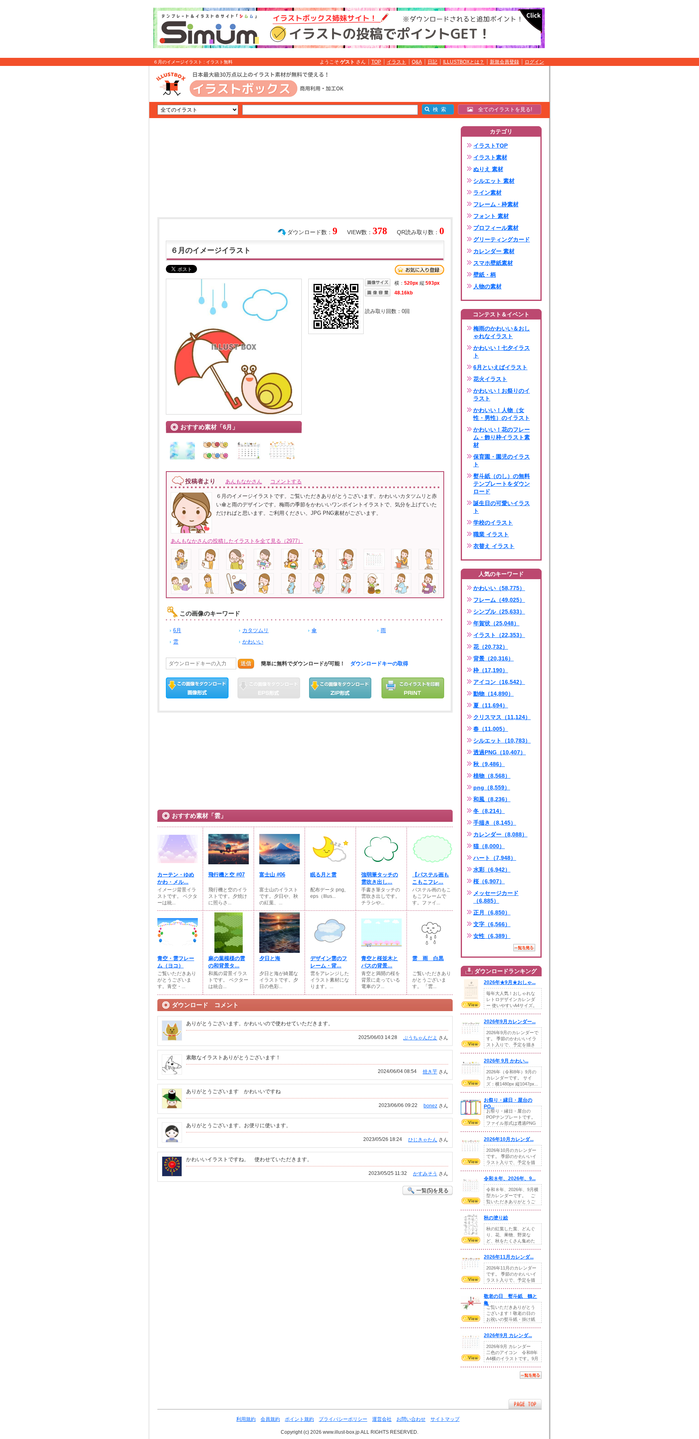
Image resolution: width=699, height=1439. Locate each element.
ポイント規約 (299, 1419)
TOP (376, 62)
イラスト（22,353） (499, 635)
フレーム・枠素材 (496, 204)
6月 (177, 630)
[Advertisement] (110, 191)
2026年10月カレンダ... (509, 1139)
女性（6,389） (491, 936)
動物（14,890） (493, 693)
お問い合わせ (411, 1419)
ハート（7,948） (494, 858)
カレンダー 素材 (494, 251)
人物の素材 (487, 286)
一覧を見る (524, 947)
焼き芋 (430, 1072)
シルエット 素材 (494, 181)
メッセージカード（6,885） (496, 897)
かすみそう (425, 1174)
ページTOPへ (525, 1404)
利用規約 (246, 1419)
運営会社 (382, 1419)
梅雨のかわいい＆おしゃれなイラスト (501, 332)
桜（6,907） (489, 881)
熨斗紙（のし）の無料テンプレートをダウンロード (501, 484)
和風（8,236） (491, 799)
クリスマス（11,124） (502, 717)
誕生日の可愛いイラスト (501, 507)
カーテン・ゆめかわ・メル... (175, 878)
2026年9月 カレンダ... (508, 1335)
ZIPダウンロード (340, 687)
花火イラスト (490, 379)
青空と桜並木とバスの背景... (379, 962)
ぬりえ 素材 (488, 169)
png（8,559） (491, 787)
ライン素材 (487, 192)
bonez (430, 1106)
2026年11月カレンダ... (509, 1257)
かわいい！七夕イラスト (501, 352)
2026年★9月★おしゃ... (510, 982)
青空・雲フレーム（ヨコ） (175, 962)
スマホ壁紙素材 (493, 263)
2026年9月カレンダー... (510, 1021)
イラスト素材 (490, 157)
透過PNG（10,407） (499, 752)
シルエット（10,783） (502, 740)
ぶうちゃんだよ (420, 1038)
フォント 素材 (491, 216)
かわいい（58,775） (499, 588)
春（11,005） (490, 729)
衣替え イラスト (494, 546)
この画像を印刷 (412, 687)
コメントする (286, 481)
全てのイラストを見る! (502, 109)
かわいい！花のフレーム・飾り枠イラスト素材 (501, 437)
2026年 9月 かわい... (506, 1061)
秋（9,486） (489, 764)
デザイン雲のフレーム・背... (328, 962)
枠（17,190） (490, 670)
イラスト (396, 62)
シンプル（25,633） (499, 611)
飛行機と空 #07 (226, 875)
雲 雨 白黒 (428, 958)
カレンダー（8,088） (500, 834)
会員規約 (270, 1419)
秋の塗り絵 (496, 1218)
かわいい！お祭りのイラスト (501, 394)
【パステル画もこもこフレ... (430, 878)
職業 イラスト (491, 534)
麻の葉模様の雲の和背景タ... (226, 962)
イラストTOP (490, 145)
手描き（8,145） (494, 822)
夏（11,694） (490, 705)
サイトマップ (445, 1419)
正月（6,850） (491, 912)
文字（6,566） (491, 924)
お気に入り (419, 270)
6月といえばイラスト (500, 367)
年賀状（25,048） (496, 623)
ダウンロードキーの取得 (379, 663)
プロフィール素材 (496, 227)
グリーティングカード (501, 239)
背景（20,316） (493, 658)
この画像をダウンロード (197, 687)
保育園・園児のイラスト (501, 460)
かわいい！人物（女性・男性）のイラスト (501, 414)
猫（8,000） (489, 846)
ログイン (534, 62)
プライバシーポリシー (343, 1419)
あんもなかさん (243, 481)
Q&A (417, 62)
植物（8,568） (491, 775)
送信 (246, 663)
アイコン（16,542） (499, 682)
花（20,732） (490, 646)
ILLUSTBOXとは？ (463, 62)
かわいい (252, 642)
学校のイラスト (493, 522)
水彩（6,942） (491, 869)
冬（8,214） (489, 811)
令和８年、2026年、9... (510, 1178)
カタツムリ (255, 630)
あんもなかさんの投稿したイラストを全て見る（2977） (237, 541)
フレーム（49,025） (499, 600)
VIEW (471, 1004)
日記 (432, 62)
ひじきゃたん (422, 1140)
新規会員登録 (504, 62)
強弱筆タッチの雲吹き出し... (379, 878)
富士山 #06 (272, 875)
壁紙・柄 (484, 274)
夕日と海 (269, 958)
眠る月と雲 (323, 875)
